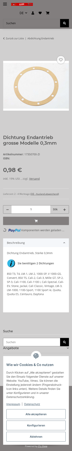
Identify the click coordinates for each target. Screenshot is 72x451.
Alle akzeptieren (36, 414)
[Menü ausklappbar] (5, 2)
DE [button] (22, 13)
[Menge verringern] (7, 209)
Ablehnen (36, 436)
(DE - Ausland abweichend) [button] (44, 194)
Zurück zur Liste (15, 38)
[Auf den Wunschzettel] (61, 60)
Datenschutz (32, 404)
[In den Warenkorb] (6, 50)
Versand (34, 178)
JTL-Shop (42, 446)
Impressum (13, 404)
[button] (32, 13)
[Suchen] (64, 23)
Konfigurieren (36, 425)
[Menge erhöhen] (64, 209)
